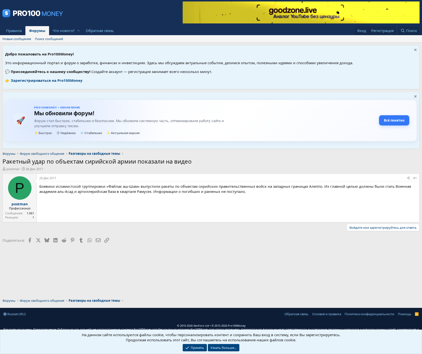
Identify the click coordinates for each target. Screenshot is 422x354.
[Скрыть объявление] (415, 50)
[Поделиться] (408, 178)
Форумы (37, 30)
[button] (78, 30)
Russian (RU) (16, 314)
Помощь (404, 314)
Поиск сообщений (49, 39)
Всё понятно (394, 120)
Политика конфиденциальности (369, 314)
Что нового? (64, 30)
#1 (415, 178)
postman (13, 169)
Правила (14, 30)
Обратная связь (100, 30)
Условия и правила (326, 314)
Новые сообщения (16, 39)
